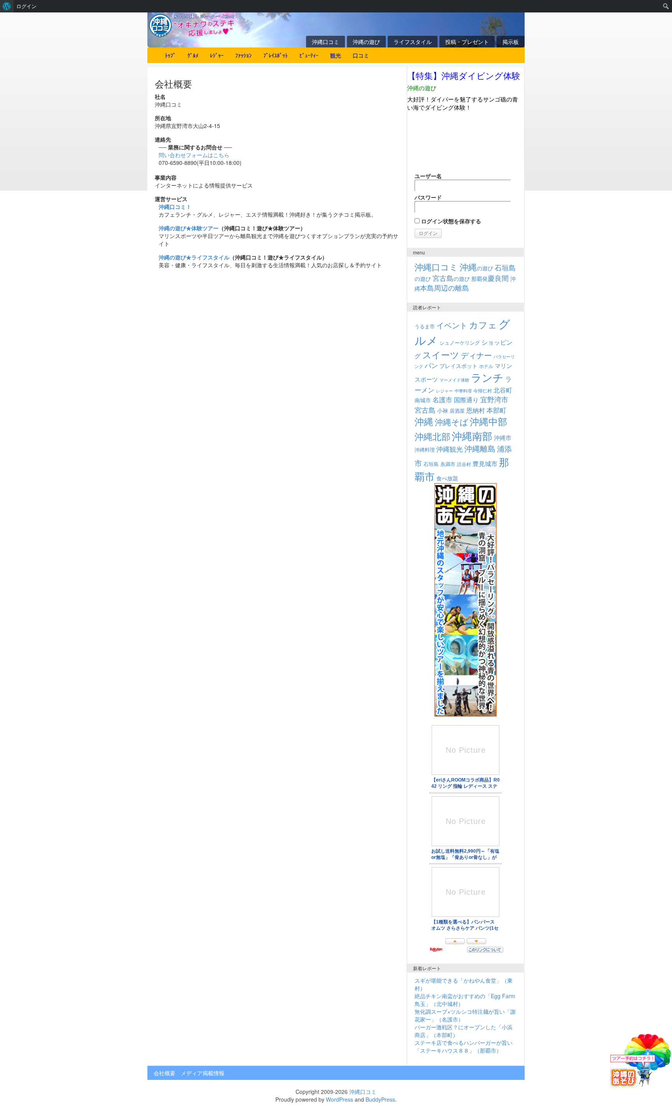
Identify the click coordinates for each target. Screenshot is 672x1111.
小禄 (442, 410)
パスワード (428, 197)
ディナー (476, 355)
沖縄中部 (488, 421)
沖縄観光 (449, 449)
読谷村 (464, 464)
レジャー (444, 391)
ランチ (487, 377)
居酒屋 (457, 410)
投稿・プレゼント (467, 42)
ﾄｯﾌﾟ (170, 55)
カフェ (483, 324)
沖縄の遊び (366, 42)
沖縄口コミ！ (175, 206)
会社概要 (164, 1073)
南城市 (423, 400)
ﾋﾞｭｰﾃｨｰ (308, 55)
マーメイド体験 (454, 380)
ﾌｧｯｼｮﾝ (243, 55)
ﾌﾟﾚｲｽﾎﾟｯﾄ (275, 55)
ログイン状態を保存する (450, 221)
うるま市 (425, 326)
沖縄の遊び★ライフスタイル (194, 257)
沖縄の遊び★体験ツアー (189, 228)
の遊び (476, 268)
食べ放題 (447, 478)
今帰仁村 (482, 390)
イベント (451, 325)
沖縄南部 (472, 435)
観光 (335, 55)
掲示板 (510, 42)
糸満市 (447, 464)
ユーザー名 (428, 176)
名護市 (442, 399)
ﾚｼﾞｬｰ (217, 55)
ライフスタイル (413, 42)
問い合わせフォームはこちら (194, 155)
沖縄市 (502, 437)
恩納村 (475, 410)
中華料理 (463, 390)
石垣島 (431, 464)
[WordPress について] (7, 6)
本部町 (496, 410)
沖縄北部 (432, 436)
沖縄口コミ (325, 42)
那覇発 (490, 278)
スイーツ (440, 354)
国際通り (466, 399)
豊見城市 (484, 463)
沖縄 (424, 421)
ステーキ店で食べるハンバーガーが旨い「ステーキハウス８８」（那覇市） (464, 1046)
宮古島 (425, 410)
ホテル (486, 366)
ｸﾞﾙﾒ (192, 55)
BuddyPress (380, 1099)
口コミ (361, 55)
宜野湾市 (494, 399)
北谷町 (503, 389)
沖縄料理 (425, 449)
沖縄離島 (479, 448)
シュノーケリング (459, 342)
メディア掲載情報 (202, 1073)
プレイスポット (458, 366)
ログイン (26, 6)
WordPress (339, 1099)
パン (431, 365)
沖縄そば (451, 422)
